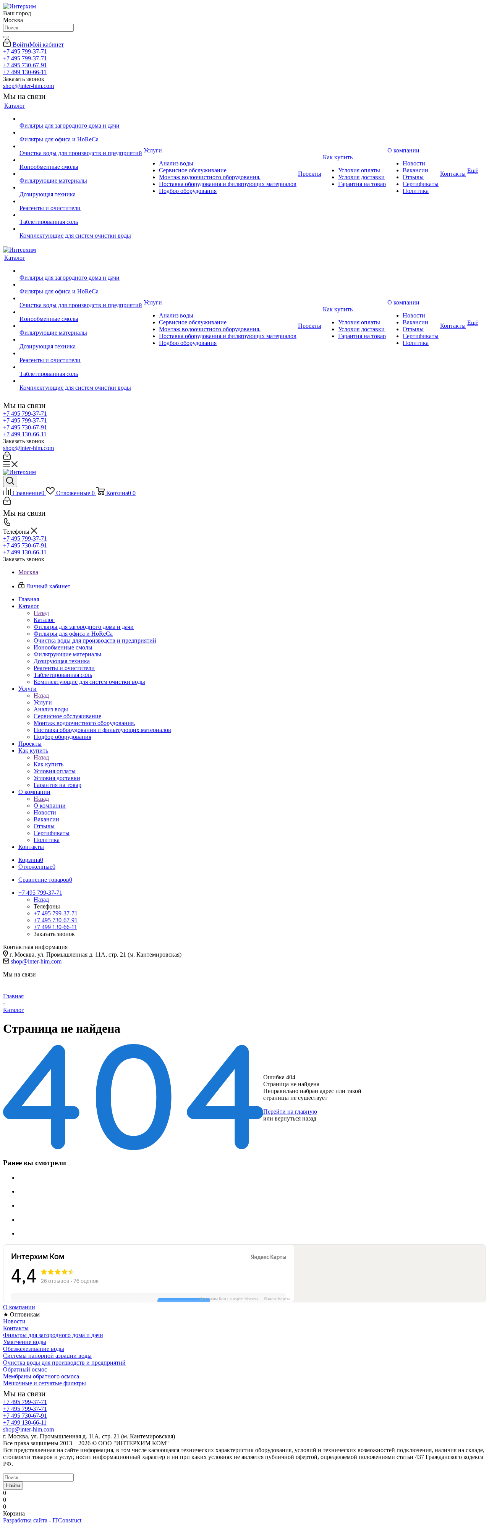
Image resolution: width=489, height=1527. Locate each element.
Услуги (43, 702)
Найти (13, 1485)
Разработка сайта (25, 1520)
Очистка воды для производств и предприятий (64, 1362)
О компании (50, 805)
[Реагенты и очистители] (80, 201)
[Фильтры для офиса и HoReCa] (80, 132)
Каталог (44, 620)
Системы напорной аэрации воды (47, 1355)
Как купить (48, 764)
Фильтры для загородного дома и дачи (53, 1335)
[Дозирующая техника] (80, 187)
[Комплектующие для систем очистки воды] (80, 228)
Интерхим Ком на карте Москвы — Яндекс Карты (244, 1299)
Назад (41, 613)
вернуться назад (295, 1118)
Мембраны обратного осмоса (41, 1376)
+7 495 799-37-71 (25, 51)
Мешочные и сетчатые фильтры (44, 1383)
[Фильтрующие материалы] (80, 173)
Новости (14, 1321)
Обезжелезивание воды (33, 1349)
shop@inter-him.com (28, 86)
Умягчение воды (24, 1342)
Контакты (16, 1328)
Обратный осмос (25, 1369)
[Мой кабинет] (7, 457)
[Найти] (6, 37)
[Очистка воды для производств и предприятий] (80, 146)
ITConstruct (66, 1520)
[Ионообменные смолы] (80, 160)
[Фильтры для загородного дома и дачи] (80, 118)
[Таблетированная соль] (80, 215)
